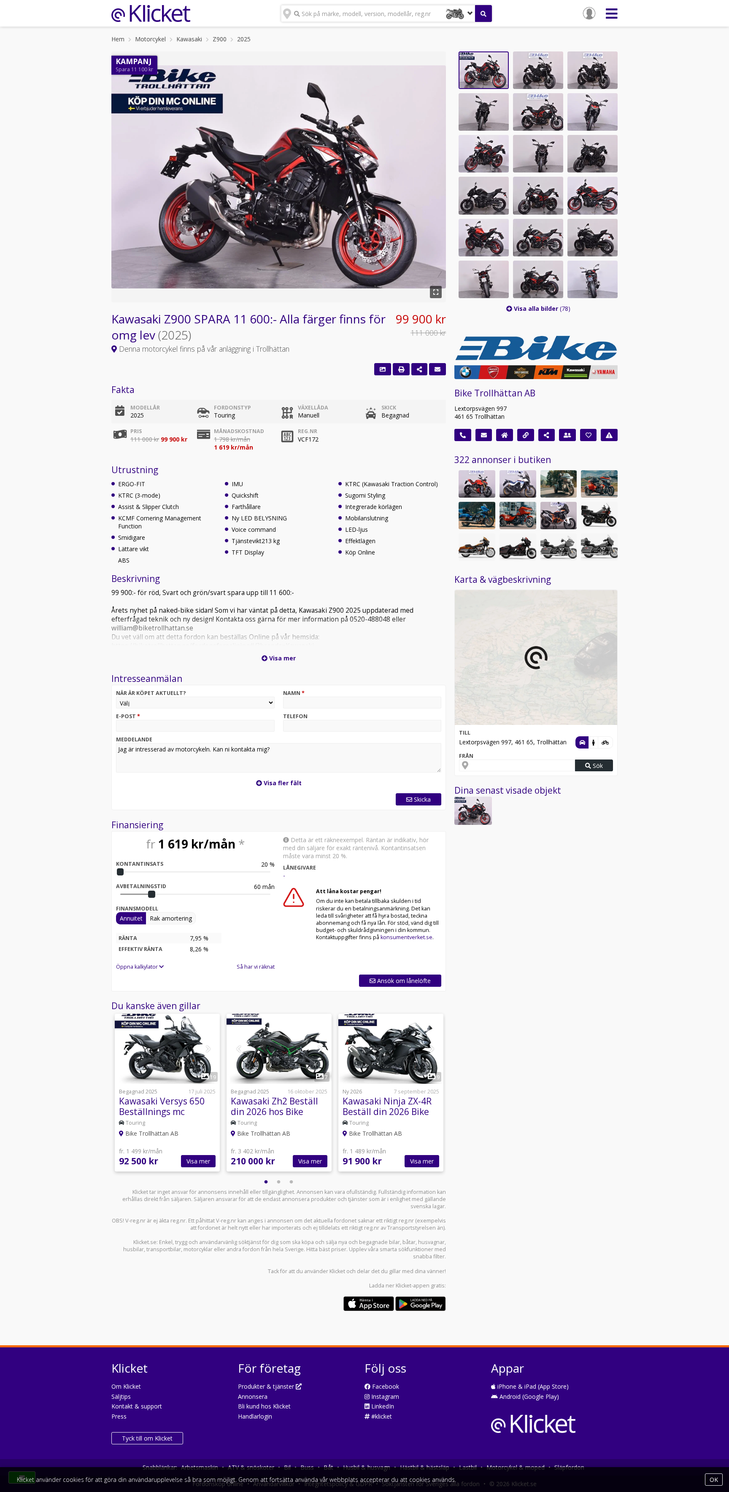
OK (714, 1480)
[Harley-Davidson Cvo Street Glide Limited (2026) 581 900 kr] (477, 515)
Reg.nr (307, 431)
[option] (167, 1094)
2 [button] (279, 1182)
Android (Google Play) (528, 1396)
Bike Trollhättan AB (494, 393)
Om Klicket (126, 1386)
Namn (294, 693)
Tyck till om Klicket (147, 1438)
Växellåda (313, 407)
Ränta (128, 938)
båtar (409, 1242)
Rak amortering (171, 918)
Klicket (337, 1271)
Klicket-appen (412, 1285)
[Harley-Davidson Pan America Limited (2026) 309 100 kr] (599, 515)
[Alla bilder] (382, 369)
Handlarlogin (255, 1416)
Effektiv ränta (140, 949)
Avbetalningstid (141, 886)
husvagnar (431, 1242)
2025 (244, 39)
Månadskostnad (239, 431)
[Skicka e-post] (483, 435)
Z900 (220, 39)
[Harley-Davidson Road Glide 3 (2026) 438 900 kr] (518, 515)
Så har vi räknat (256, 966)
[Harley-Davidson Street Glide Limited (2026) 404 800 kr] (599, 547)
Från (466, 755)
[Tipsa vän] (567, 435)
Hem (117, 39)
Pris (136, 431)
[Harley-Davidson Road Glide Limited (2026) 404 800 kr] (558, 547)
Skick (388, 407)
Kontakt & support (136, 1406)
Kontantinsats (139, 863)
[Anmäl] (609, 435)
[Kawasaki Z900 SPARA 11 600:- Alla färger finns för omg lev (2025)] (473, 811)
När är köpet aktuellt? (151, 693)
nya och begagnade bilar (369, 1242)
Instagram (384, 1396)
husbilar (133, 1249)
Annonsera (252, 1396)
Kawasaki (189, 39)
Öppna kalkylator (137, 966)
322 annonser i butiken (502, 460)
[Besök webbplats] (525, 435)
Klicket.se (145, 1242)
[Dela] (419, 369)
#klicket (381, 1416)
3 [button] (291, 1182)
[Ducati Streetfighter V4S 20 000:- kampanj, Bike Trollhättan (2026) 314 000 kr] (477, 484)
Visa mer (198, 1161)
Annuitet (131, 918)
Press (119, 1416)
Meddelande (134, 739)
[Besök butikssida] (504, 435)
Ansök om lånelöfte (403, 981)
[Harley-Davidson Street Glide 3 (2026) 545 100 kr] (558, 484)
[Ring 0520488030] (462, 435)
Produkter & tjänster (267, 1386)
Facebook (384, 1386)
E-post (128, 716)
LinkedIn (382, 1406)
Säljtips (121, 1396)
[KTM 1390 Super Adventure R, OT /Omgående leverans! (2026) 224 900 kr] (558, 515)
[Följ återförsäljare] (588, 435)
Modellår (145, 407)
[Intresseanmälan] (437, 369)
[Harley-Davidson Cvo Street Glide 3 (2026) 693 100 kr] (599, 484)
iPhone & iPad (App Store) (532, 1386)
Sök (597, 766)
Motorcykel (150, 39)
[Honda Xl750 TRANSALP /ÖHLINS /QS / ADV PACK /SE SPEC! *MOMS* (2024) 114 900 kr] (518, 484)
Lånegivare (299, 867)
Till (464, 732)
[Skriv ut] (401, 369)
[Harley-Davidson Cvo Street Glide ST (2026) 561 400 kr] (518, 547)
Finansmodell (137, 908)
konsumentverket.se (406, 937)
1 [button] (266, 1182)
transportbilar (163, 1249)
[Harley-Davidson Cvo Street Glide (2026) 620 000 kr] (477, 547)
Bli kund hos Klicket (264, 1406)
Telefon (295, 716)
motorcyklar (198, 1249)
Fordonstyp (232, 407)
